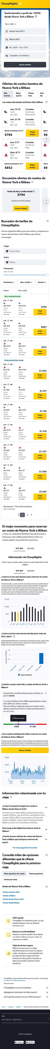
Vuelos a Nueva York (11, 892)
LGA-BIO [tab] (30, 548)
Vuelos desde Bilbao (11, 903)
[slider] (47, 274)
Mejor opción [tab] (19, 94)
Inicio (3, 1007)
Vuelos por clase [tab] (10, 879)
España (18, 1007)
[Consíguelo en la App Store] (30, 1042)
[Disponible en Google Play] (19, 1042)
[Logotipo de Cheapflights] (9, 4)
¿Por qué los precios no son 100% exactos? (22, 997)
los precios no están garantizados (14, 980)
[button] (36, 16)
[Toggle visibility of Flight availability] (25, 675)
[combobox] (11, 23)
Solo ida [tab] (42, 94)
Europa (10, 1007)
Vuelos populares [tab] (36, 874)
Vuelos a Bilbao (9, 896)
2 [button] (27, 515)
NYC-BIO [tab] (19, 548)
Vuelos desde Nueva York (13, 899)
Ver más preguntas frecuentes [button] (25, 848)
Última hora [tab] (31, 94)
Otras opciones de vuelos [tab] (14, 874)
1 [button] (22, 515)
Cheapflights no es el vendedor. (18, 987)
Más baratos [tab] (7, 94)
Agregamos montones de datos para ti (20, 992)
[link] (21, 208)
